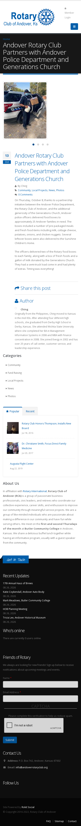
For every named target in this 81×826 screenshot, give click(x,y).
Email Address (12, 692)
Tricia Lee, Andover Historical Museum (24, 617)
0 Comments (25, 194)
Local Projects (40, 190)
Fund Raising (15, 372)
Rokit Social (28, 807)
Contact (72, 821)
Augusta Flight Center (22, 463)
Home (6, 39)
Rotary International (35, 491)
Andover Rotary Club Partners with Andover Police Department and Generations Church (42, 167)
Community (24, 190)
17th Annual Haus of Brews (18, 583)
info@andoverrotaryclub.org (32, 767)
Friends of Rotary (16, 657)
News (52, 190)
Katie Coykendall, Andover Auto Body (23, 591)
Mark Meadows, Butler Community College (26, 600)
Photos (60, 190)
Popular (14, 411)
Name (7, 678)
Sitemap (59, 821)
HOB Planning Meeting (15, 608)
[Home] (31, 16)
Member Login (69, 15)
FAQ (48, 821)
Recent (30, 411)
